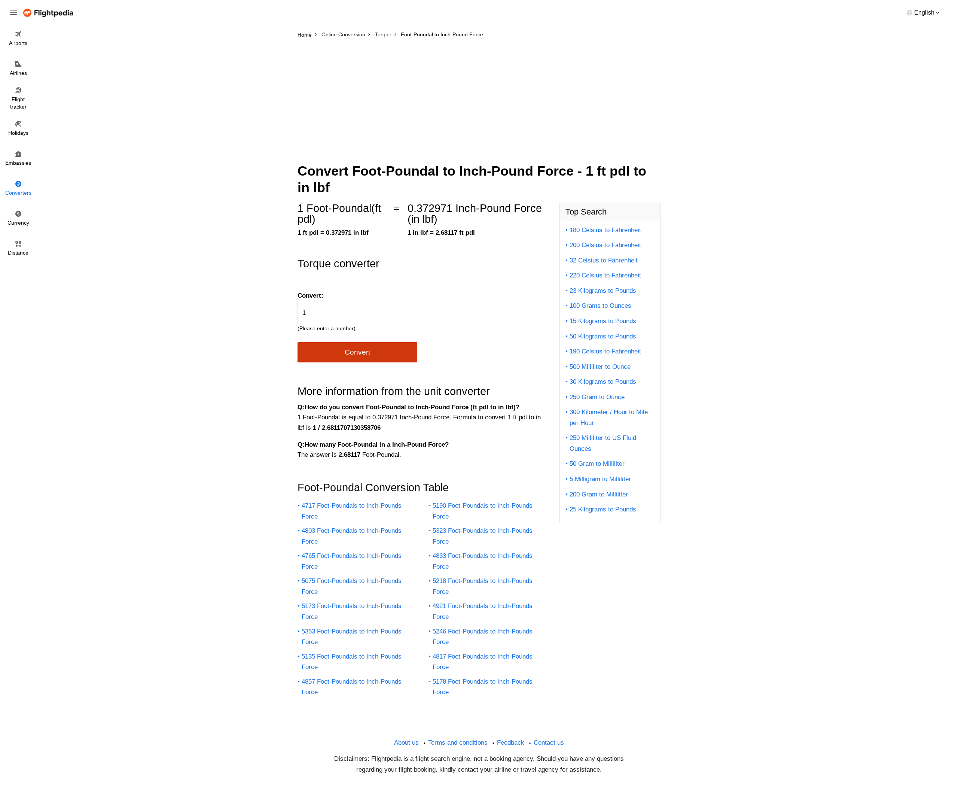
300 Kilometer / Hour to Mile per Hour (609, 417)
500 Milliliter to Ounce (600, 366)
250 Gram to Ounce (597, 397)
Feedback (510, 742)
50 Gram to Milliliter (597, 463)
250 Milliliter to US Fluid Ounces (603, 443)
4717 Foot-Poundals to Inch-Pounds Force (352, 511)
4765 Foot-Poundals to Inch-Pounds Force (352, 561)
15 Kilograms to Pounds (603, 321)
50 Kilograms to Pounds (603, 336)
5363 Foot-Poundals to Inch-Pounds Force (352, 637)
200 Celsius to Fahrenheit (605, 245)
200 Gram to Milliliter (599, 494)
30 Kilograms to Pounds (603, 381)
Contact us (549, 742)
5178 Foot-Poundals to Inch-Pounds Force (483, 687)
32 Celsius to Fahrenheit (604, 260)
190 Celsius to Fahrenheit (605, 351)
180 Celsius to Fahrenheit (605, 230)
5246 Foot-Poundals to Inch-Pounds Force (483, 637)
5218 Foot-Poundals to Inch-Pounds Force (483, 586)
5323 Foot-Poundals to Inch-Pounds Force (483, 536)
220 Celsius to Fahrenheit (605, 275)
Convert (357, 352)
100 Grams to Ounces (600, 305)
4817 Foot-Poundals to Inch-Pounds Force (483, 662)
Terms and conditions (458, 742)
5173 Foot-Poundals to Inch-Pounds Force (352, 611)
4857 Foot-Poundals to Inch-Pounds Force (352, 687)
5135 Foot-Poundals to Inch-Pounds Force (352, 662)
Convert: (310, 295)
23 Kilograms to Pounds (603, 290)
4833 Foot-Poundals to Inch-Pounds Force (483, 561)
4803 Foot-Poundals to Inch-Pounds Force (352, 536)
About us (406, 742)
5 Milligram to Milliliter (600, 479)
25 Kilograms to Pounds (603, 509)
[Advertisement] (479, 97)
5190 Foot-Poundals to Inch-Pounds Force (483, 511)
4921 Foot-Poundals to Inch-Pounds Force (483, 611)
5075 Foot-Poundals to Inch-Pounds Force (352, 586)
